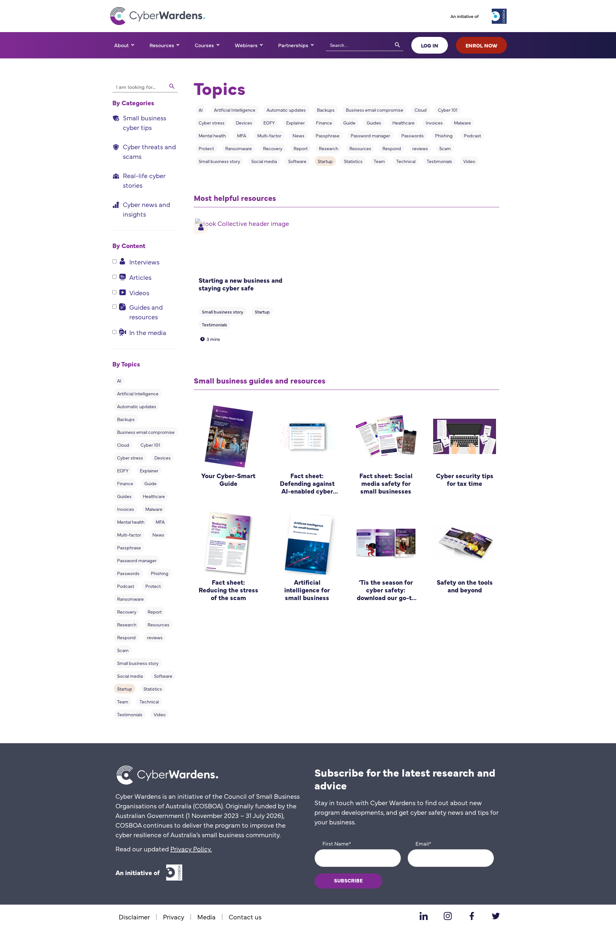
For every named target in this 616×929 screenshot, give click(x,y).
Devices (162, 457)
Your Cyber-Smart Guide (228, 479)
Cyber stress (130, 457)
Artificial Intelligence (137, 393)
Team (122, 701)
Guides (124, 496)
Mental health (130, 522)
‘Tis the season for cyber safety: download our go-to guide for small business (386, 597)
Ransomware (130, 599)
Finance (125, 483)
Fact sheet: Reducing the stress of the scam (228, 590)
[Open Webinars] (261, 45)
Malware (153, 509)
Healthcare (154, 496)
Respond (126, 637)
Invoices (125, 509)
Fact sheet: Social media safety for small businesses (386, 483)
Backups (126, 419)
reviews (155, 637)
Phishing (159, 573)
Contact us (245, 916)
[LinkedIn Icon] (423, 916)
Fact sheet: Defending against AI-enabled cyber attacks (307, 487)
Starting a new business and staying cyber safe (240, 284)
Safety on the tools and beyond (465, 586)
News (158, 534)
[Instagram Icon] (448, 916)
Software (163, 676)
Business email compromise (146, 432)
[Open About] (132, 45)
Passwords (128, 573)
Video (160, 714)
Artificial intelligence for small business (307, 590)
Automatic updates (136, 406)
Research (126, 624)
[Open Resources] (178, 45)
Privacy (173, 916)
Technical (149, 701)
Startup (124, 688)
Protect (153, 586)
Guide (150, 483)
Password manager (137, 560)
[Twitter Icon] (496, 916)
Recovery (126, 611)
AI (119, 380)
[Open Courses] (218, 45)
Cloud (123, 445)
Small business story (137, 663)
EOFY (123, 470)
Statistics (152, 688)
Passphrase (129, 547)
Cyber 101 (150, 445)
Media (206, 916)
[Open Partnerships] (312, 45)
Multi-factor (129, 534)
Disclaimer (134, 916)
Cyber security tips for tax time (464, 479)
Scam (123, 650)
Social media (130, 676)
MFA (160, 522)
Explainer (149, 470)
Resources (158, 624)
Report (155, 611)
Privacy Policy (190, 848)
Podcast (125, 586)
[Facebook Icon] (472, 916)
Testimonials (129, 714)
